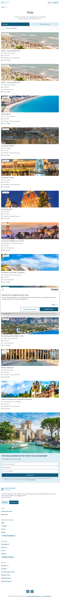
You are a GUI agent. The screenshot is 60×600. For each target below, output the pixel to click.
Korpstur (4, 547)
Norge (3, 529)
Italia (2, 523)
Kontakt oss (14, 502)
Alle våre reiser (5, 575)
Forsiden (3, 7)
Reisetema (4, 514)
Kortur (3, 550)
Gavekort (4, 569)
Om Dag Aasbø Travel (7, 572)
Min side (50, 2)
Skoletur (3, 553)
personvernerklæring (30, 479)
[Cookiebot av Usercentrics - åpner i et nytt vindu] (52, 290)
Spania (3, 532)
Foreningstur (5, 544)
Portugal (4, 526)
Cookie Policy (47, 596)
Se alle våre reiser (6, 511)
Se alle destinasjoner (8, 536)
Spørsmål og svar (6, 581)
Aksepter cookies (49, 309)
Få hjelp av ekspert (8, 557)
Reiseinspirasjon (6, 578)
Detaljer (54, 304)
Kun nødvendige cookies (29, 309)
